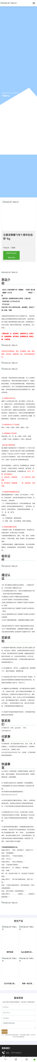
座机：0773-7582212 (13, 1053)
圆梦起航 (10, 952)
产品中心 (6, 96)
